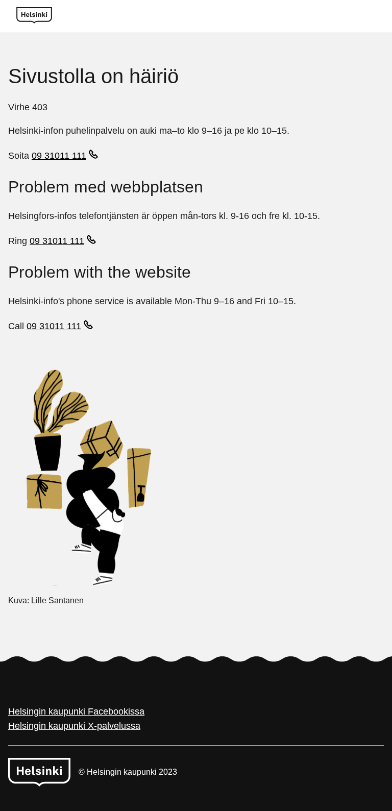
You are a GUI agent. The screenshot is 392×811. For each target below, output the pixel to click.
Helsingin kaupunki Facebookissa (76, 711)
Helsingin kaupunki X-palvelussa (74, 726)
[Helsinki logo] (34, 16)
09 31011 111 (59, 156)
